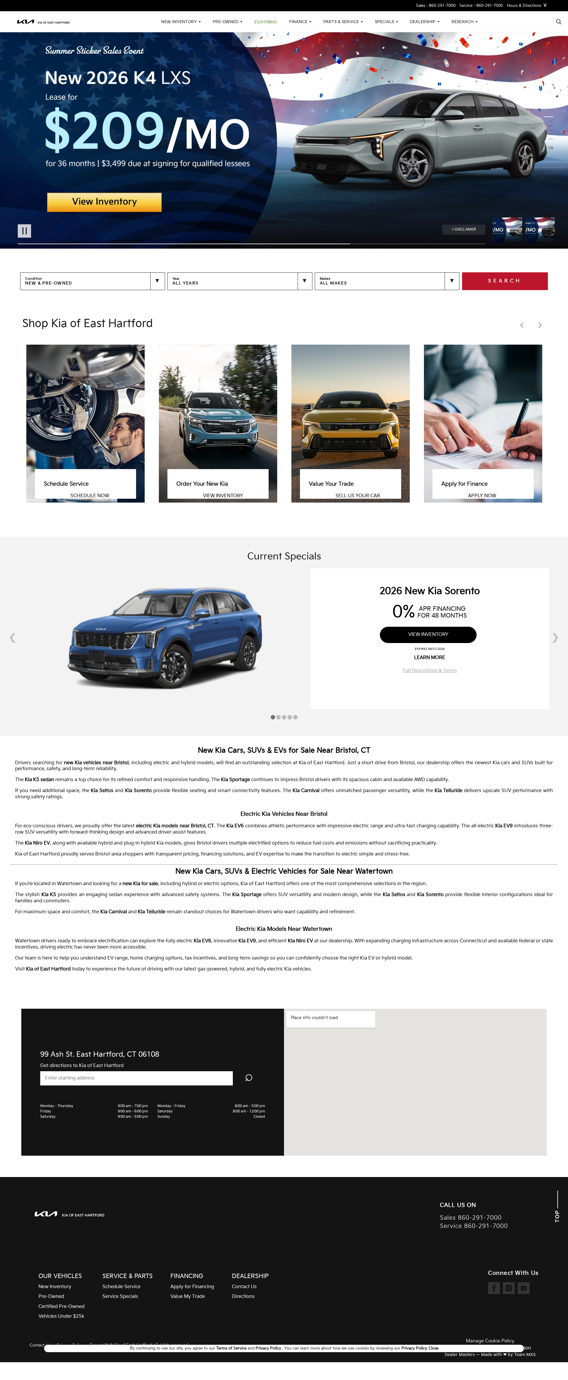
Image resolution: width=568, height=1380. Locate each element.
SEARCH (505, 281)
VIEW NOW (480, 496)
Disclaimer (465, 229)
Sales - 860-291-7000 (436, 6)
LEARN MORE (429, 658)
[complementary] (550, 1362)
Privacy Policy (269, 1348)
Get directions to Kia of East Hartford (82, 1066)
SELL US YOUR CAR (225, 496)
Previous (509, 231)
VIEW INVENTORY (90, 496)
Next (540, 231)
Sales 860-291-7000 (471, 1218)
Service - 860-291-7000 (481, 6)
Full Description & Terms (430, 671)
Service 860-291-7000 (474, 1226)
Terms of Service (232, 1348)
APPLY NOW (349, 496)
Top (557, 1215)
